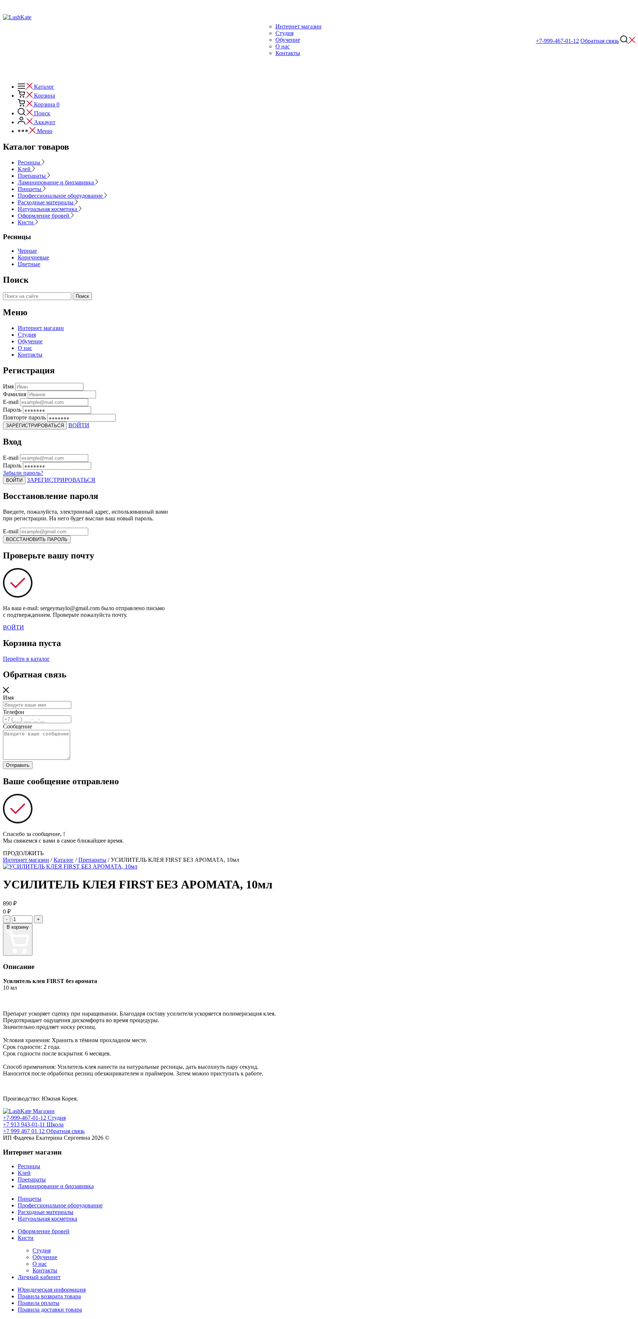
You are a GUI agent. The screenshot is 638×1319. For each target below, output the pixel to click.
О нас (282, 46)
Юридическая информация (52, 1289)
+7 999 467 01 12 (33, 1127)
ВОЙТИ (78, 425)
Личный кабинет (39, 1277)
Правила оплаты (38, 1303)
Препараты (32, 176)
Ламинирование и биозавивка (56, 182)
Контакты (287, 53)
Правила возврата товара (49, 1296)
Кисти (26, 222)
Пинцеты (30, 189)
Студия (284, 33)
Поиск (82, 296)
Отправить (18, 765)
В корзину (18, 927)
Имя (8, 697)
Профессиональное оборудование (61, 196)
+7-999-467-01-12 (557, 41)
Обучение (287, 40)
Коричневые (33, 257)
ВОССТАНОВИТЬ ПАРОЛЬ (37, 539)
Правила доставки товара (50, 1309)
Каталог (64, 860)
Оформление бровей (44, 216)
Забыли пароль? (23, 473)
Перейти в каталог (26, 659)
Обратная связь (599, 41)
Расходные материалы (46, 202)
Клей (25, 169)
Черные (27, 251)
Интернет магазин (298, 26)
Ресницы (30, 162)
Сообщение (17, 726)
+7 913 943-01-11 (34, 1121)
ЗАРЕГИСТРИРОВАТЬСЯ (35, 425)
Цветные (29, 264)
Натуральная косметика (48, 209)
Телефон (13, 712)
